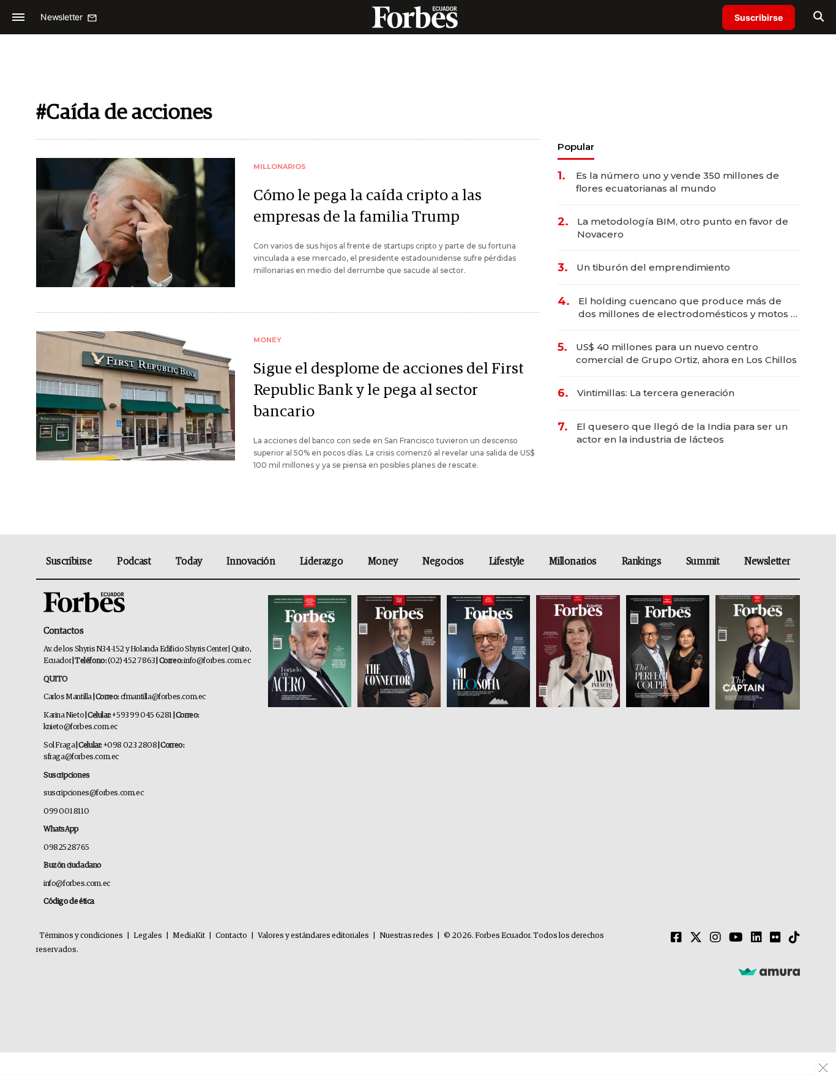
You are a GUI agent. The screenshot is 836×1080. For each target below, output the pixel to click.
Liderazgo (321, 561)
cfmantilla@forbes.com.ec (163, 697)
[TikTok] (794, 938)
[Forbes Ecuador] (418, 17)
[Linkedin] (756, 938)
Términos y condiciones (81, 936)
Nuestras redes (406, 936)
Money (383, 561)
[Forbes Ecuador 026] (756, 652)
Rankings (642, 561)
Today (189, 561)
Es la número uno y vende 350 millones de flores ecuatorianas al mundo (677, 182)
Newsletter (767, 561)
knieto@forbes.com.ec (80, 727)
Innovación (250, 561)
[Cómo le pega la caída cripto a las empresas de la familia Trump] (135, 222)
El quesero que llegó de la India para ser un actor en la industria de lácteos (682, 433)
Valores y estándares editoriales (313, 936)
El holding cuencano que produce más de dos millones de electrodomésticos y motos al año (688, 307)
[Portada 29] (488, 652)
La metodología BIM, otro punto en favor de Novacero (682, 228)
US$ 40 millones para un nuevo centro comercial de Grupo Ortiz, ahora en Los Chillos (686, 353)
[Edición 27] (667, 652)
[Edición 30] (399, 652)
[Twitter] (696, 938)
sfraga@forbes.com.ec (81, 757)
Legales (147, 936)
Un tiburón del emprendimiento (653, 267)
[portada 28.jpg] (577, 652)
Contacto (231, 936)
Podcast (134, 561)
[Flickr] (775, 938)
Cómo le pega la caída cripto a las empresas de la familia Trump (367, 206)
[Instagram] (715, 938)
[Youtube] (736, 938)
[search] (818, 17)
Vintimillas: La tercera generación (655, 393)
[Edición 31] (309, 652)
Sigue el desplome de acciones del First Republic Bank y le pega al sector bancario (388, 390)
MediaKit (189, 936)
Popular (576, 146)
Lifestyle (506, 561)
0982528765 (66, 848)
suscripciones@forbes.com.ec (93, 793)
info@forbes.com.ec (217, 661)
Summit (703, 561)
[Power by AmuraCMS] (769, 972)
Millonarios (573, 561)
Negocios (443, 561)
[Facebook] (676, 938)
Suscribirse (758, 17)
